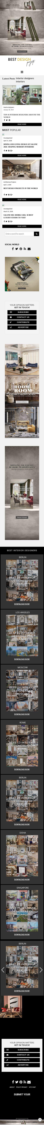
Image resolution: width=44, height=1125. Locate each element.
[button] (41, 970)
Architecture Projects (10, 182)
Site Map (32, 1107)
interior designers (25, 78)
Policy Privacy (21, 1107)
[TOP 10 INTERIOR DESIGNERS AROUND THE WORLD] (22, 95)
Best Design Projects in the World (21, 188)
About (12, 1107)
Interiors (20, 81)
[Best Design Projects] (22, 62)
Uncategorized (8, 138)
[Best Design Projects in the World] (22, 170)
